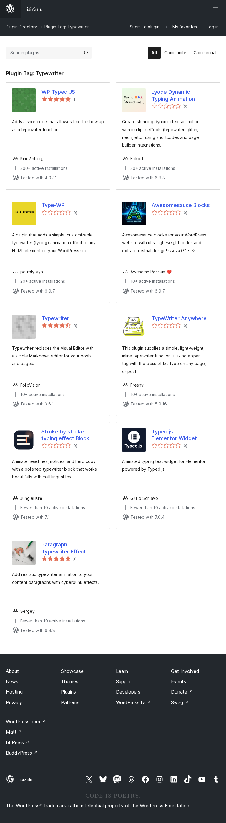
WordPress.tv (133, 702)
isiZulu (26, 780)
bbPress (18, 742)
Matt (14, 732)
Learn (122, 671)
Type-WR (53, 205)
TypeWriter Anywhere (179, 318)
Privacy (14, 702)
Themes (69, 681)
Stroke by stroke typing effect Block (65, 434)
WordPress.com (26, 722)
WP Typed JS (58, 92)
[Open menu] (216, 9)
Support (124, 681)
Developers (128, 692)
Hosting (14, 692)
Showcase (72, 671)
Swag (180, 702)
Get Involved (185, 671)
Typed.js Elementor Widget (174, 434)
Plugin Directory (21, 26)
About (12, 671)
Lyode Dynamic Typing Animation (173, 95)
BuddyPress (22, 753)
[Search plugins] (86, 53)
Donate (182, 692)
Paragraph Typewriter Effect (63, 547)
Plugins (68, 692)
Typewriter (55, 318)
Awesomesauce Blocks (181, 205)
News (12, 681)
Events (178, 681)
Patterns (70, 702)
